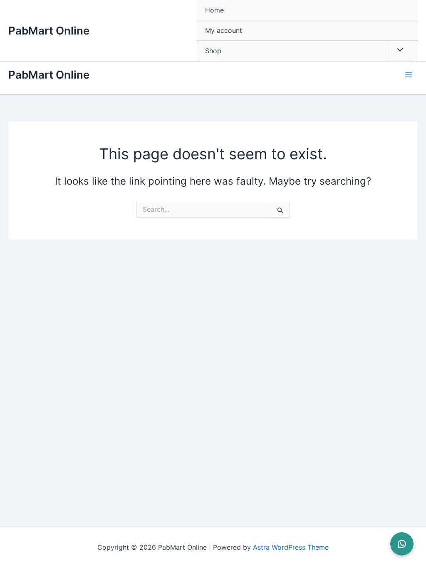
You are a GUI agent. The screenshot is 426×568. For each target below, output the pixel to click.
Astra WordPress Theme (291, 547)
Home (214, 10)
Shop (213, 51)
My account (223, 30)
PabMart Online (48, 30)
